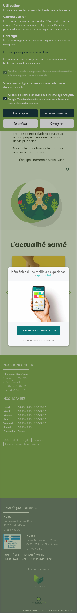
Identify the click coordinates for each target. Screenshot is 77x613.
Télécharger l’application (38, 330)
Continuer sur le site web (38, 340)
